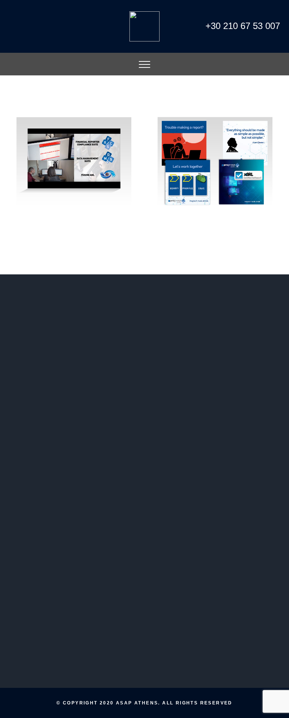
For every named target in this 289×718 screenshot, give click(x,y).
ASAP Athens (137, 703)
